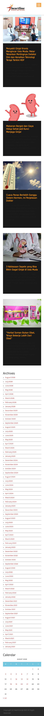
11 (11, 679)
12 (16, 679)
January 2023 (10, 547)
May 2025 (9, 440)
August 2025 (10, 427)
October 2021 (10, 609)
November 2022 (11, 555)
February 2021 (10, 642)
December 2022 (11, 551)
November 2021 (11, 605)
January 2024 (10, 506)
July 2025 (9, 431)
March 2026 (9, 398)
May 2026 (9, 390)
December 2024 (11, 460)
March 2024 (9, 498)
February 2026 (10, 402)
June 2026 (9, 386)
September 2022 (11, 564)
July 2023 (9, 522)
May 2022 (9, 580)
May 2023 (9, 531)
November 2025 (11, 415)
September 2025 (11, 423)
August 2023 (10, 518)
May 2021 (8, 630)
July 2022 (9, 572)
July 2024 (9, 481)
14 (27, 679)
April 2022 (9, 584)
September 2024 (11, 473)
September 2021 (11, 613)
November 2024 (11, 464)
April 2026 (9, 394)
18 (11, 684)
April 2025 (9, 444)
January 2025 (10, 456)
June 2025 (9, 435)
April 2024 (9, 493)
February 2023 (10, 543)
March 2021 (9, 638)
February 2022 (10, 593)
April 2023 (9, 535)
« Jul (5, 698)
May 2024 (9, 489)
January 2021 (10, 647)
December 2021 (11, 601)
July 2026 (9, 382)
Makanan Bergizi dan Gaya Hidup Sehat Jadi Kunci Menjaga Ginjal (20, 129)
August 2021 (10, 618)
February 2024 (10, 502)
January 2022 (10, 597)
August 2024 (10, 477)
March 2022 (9, 589)
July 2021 (8, 622)
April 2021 (9, 634)
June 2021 (9, 626)
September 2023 (11, 514)
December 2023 (11, 510)
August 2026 (10, 377)
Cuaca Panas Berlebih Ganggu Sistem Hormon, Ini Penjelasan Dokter (21, 198)
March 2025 (9, 448)
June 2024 (9, 485)
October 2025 (10, 419)
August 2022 (10, 568)
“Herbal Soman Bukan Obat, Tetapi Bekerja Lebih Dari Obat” (20, 335)
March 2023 (9, 539)
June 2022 (9, 576)
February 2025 (10, 452)
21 (27, 684)
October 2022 (10, 560)
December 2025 (11, 411)
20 (22, 684)
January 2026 (10, 406)
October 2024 (10, 469)
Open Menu (39, 5)
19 (16, 684)
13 (22, 679)
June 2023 (9, 527)
